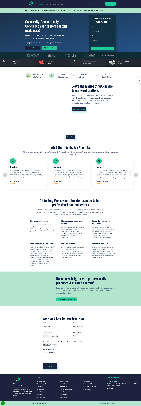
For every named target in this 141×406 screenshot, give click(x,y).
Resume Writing (40, 397)
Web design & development (67, 389)
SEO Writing (39, 386)
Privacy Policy (111, 403)
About (62, 4)
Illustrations (77, 10)
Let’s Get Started (32, 48)
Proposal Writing (87, 389)
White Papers (63, 394)
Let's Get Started (110, 4)
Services (46, 4)
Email (74, 323)
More (100, 10)
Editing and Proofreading (89, 386)
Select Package (77, 332)
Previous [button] (5, 175)
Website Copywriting (41, 384)
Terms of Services (102, 403)
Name (45, 323)
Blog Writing (39, 394)
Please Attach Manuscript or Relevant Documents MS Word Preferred (65, 342)
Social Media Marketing (48, 10)
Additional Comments (50, 349)
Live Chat (101, 4)
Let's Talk (70, 137)
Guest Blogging (40, 389)
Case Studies (86, 381)
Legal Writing (63, 397)
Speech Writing (64, 381)
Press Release (63, 386)
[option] (33, 55)
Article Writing (40, 392)
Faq (58, 4)
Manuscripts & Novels (89, 384)
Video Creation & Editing (90, 10)
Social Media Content (65, 392)
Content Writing (34, 10)
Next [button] (136, 175)
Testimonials (52, 4)
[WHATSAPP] (3, 403)
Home (41, 4)
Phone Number (48, 332)
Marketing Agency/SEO (64, 10)
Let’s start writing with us (66, 299)
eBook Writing (63, 384)
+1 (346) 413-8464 (91, 4)
